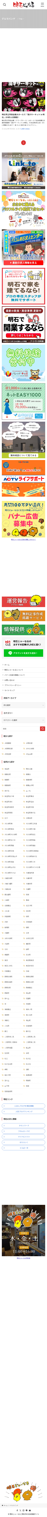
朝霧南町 (8, 785)
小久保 (7, 911)
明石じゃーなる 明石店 (23, 1258)
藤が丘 (28, 1031)
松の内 (28, 1064)
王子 (6, 818)
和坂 (27, 894)
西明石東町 (8, 976)
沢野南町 (29, 922)
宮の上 (7, 1080)
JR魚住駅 (8, 754)
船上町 (28, 1048)
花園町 (28, 998)
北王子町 (29, 905)
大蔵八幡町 (8, 883)
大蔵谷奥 (8, 889)
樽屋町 (7, 954)
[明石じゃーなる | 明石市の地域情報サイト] (23, 4)
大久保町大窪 (30, 829)
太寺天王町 (30, 938)
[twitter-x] (20, 1510)
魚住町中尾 (30, 807)
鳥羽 (6, 960)
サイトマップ (9, 690)
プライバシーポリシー (12, 685)
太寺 (27, 933)
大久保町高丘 (30, 834)
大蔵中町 (29, 878)
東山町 (28, 1020)
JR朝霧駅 (8, 743)
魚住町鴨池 (30, 796)
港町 (27, 1069)
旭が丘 (7, 791)
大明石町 (29, 818)
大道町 (7, 944)
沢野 (6, 922)
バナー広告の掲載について (14, 675)
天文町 (28, 954)
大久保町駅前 (9, 829)
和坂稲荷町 (8, 1091)
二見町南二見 (30, 1042)
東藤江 (7, 1020)
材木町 (28, 911)
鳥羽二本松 (8, 965)
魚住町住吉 (30, 801)
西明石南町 (8, 982)
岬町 (6, 1069)
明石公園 (29, 769)
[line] (26, 1510)
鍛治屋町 (8, 894)
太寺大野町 (8, 938)
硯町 (27, 927)
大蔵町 (28, 889)
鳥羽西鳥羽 (30, 960)
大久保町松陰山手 (11, 856)
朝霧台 (28, 774)
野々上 (7, 998)
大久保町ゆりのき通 (33, 867)
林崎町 (28, 1004)
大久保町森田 (9, 862)
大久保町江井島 (31, 823)
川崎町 (7, 900)
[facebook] (17, 1510)
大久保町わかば (10, 873)
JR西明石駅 (9, 748)
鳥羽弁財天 (30, 965)
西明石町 (8, 987)
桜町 (27, 916)
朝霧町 (7, 780)
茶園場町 (8, 916)
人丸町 (7, 1026)
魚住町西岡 (8, 812)
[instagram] (23, 1510)
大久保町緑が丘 (31, 856)
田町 (27, 949)
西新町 (7, 993)
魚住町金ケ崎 (9, 796)
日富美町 (29, 1026)
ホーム (7, 664)
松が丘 (28, 1058)
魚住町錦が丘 (30, 812)
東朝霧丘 (8, 1009)
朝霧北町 (8, 774)
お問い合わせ (9, 680)
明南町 (28, 1080)
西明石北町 (30, 982)
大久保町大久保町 (11, 834)
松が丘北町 (8, 1064)
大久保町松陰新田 (32, 851)
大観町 (7, 933)
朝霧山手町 (30, 785)
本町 (27, 1053)
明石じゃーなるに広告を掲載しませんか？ (23, 539)
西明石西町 (30, 976)
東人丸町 (29, 1015)
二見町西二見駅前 (11, 1042)
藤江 (6, 1031)
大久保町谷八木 (10, 840)
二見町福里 (8, 1048)
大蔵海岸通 (30, 873)
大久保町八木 (30, 862)
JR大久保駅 (30, 748)
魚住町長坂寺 (9, 807)
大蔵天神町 (8, 878)
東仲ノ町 (29, 1009)
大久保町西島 (30, 840)
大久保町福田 (30, 845)
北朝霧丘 (8, 905)
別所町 (7, 1053)
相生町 (7, 769)
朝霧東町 (29, 780)
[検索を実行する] (42, 728)
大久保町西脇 (9, 845)
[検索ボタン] (4, 4)
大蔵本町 (29, 883)
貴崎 (27, 900)
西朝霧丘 (29, 987)
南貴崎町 (29, 1075)
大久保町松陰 (9, 851)
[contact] (30, 1510)
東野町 (7, 1015)
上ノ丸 (28, 791)
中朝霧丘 (8, 971)
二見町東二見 (9, 1036)
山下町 (7, 1086)
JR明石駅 (29, 743)
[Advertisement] (23, 53)
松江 (6, 1058)
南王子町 (8, 1075)
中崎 (27, 971)
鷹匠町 (28, 944)
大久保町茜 (8, 823)
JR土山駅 (29, 754)
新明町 (7, 927)
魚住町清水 (8, 801)
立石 (6, 949)
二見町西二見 (30, 1036)
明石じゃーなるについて (13, 670)
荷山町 (28, 993)
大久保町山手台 (10, 867)
